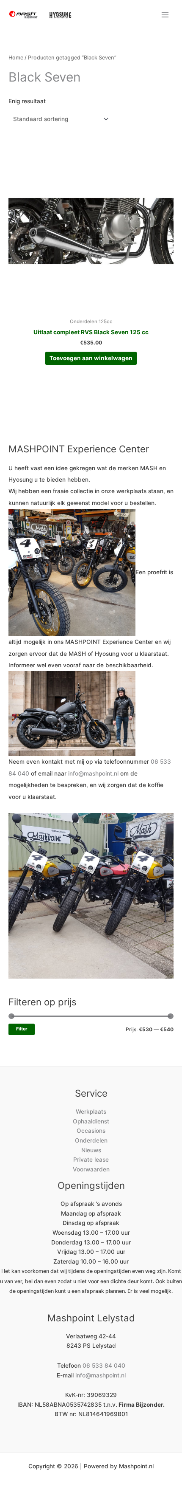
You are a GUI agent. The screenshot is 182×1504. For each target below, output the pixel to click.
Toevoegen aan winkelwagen (91, 358)
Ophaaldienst (91, 1121)
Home (15, 57)
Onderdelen (91, 1140)
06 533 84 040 (104, 1365)
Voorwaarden (91, 1169)
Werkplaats (91, 1111)
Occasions (91, 1130)
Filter (21, 1029)
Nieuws (91, 1150)
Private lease (91, 1159)
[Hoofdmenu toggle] (165, 14)
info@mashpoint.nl (93, 773)
